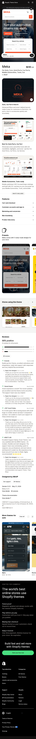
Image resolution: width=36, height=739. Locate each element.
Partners (21, 697)
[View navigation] (32, 2)
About (20, 694)
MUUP (6, 74)
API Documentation (8, 697)
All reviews (6, 356)
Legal (20, 701)
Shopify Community (8, 701)
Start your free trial (18, 653)
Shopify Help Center (8, 694)
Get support (7, 481)
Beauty (4, 677)
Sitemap (4, 731)
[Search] (28, 2)
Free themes (22, 677)
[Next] (32, 302)
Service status (23, 704)
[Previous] (28, 302)
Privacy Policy (6, 722)
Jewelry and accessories (9, 680)
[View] (16, 317)
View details (6, 491)
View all (22, 516)
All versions (14, 491)
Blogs (4, 704)
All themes (17, 481)
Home (4, 683)
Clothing (4, 674)
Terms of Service (7, 718)
